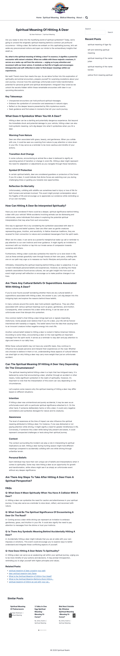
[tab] (38, 630)
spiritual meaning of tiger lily (99, 45)
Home (39, 17)
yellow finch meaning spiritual (100, 75)
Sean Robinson (36, 34)
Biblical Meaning (67, 17)
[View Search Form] (86, 17)
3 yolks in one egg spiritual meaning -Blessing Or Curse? (41, 611)
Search (88, 29)
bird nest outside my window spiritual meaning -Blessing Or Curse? (66, 611)
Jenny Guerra (41, 621)
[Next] (74, 615)
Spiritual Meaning (51, 17)
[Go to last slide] (10, 615)
